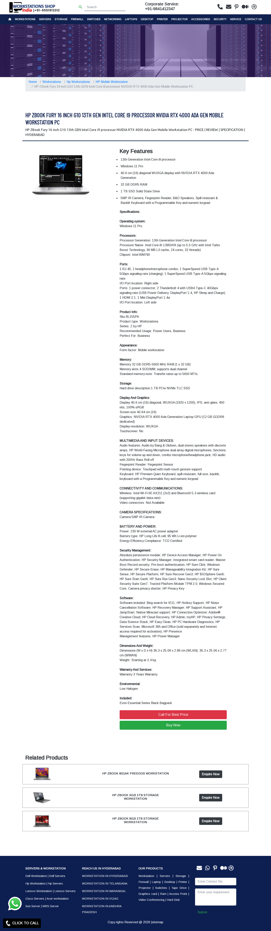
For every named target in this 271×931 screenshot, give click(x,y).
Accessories (200, 19)
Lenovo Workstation (38, 891)
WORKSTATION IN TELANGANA (104, 883)
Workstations (25, 19)
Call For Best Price (173, 715)
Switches (94, 19)
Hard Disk (173, 899)
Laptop (156, 882)
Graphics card (147, 893)
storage (61, 19)
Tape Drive (178, 887)
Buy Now (173, 725)
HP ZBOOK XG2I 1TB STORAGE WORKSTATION (135, 796)
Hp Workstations (78, 81)
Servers (45, 19)
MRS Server (50, 906)
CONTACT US (253, 19)
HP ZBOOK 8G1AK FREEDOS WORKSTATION (135, 773)
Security (220, 19)
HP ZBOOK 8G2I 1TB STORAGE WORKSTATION (135, 820)
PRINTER (162, 19)
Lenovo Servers (65, 891)
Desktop (147, 19)
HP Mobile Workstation (112, 81)
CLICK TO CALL (25, 923)
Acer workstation (58, 898)
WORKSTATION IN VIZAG (100, 898)
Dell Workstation (36, 876)
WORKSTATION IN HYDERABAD (105, 876)
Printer (182, 882)
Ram (163, 893)
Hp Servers (55, 883)
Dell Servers (57, 876)
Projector (179, 19)
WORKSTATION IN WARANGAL (104, 891)
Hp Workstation (35, 883)
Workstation (146, 876)
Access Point (178, 893)
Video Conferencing (151, 899)
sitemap (157, 922)
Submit (202, 912)
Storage (181, 876)
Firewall (77, 19)
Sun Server (32, 906)
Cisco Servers (34, 898)
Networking (112, 19)
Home (33, 81)
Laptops (131, 19)
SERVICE (235, 19)
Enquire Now (211, 774)
